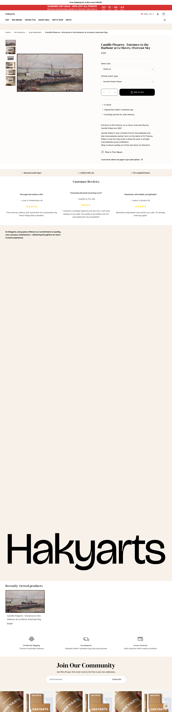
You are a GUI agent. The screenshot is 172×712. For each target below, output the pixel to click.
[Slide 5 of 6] (10, 72)
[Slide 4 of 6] (10, 65)
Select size (105, 64)
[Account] (158, 14)
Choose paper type (109, 76)
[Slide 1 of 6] (10, 43)
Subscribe (116, 679)
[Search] (165, 20)
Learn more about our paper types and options (121, 159)
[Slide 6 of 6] (10, 81)
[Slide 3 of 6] (10, 58)
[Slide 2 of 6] (10, 50)
